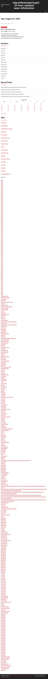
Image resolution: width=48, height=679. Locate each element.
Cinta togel (3, 579)
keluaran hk (3, 315)
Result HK (3, 335)
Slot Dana (3, 418)
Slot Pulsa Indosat (5, 430)
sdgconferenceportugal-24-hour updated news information (26, 5)
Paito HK (3, 371)
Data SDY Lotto (4, 533)
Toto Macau (3, 376)
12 (8, 106)
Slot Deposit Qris (4, 507)
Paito (2, 454)
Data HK (3, 385)
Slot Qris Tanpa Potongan (6, 306)
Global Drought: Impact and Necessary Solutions (10, 89)
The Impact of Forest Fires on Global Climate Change (11, 92)
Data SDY (3, 300)
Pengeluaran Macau (5, 608)
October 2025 (3, 71)
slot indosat (3, 122)
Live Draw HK (4, 383)
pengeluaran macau (5, 409)
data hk (2, 355)
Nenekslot (3, 392)
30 (34, 110)
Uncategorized (4, 27)
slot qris (2, 317)
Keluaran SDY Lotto (5, 611)
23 (34, 108)
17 (41, 106)
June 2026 (3, 53)
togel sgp (3, 373)
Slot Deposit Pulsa (5, 347)
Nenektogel (3, 406)
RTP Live (3, 346)
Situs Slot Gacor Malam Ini (7, 428)
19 (8, 108)
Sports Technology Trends (8, 29)
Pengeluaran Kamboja (6, 508)
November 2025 (4, 69)
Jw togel (3, 573)
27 (14, 110)
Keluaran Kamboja (5, 356)
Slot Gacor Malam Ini (5, 174)
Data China (3, 661)
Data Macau (3, 162)
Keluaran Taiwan (4, 308)
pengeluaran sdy (4, 597)
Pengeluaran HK (4, 305)
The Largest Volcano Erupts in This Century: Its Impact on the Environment (15, 96)
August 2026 (3, 48)
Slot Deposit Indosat (5, 159)
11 (1, 106)
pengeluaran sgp (4, 352)
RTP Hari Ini (3, 364)
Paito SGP (3, 312)
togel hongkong (4, 447)
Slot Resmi (3, 171)
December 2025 (4, 66)
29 (28, 110)
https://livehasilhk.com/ (6, 602)
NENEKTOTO (4, 525)
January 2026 (3, 64)
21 (21, 108)
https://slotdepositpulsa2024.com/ (8, 338)
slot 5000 (3, 401)
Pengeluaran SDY (5, 659)
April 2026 (3, 57)
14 (21, 106)
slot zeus (3, 400)
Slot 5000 (3, 168)
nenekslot (3, 365)
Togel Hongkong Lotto (6, 540)
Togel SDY (3, 398)
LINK (2, 180)
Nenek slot (3, 561)
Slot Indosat (3, 131)
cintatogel (3, 670)
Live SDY (3, 421)
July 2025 (3, 78)
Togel (2, 382)
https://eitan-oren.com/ (6, 665)
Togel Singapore (4, 309)
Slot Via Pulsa (4, 134)
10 (41, 105)
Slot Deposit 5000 (5, 333)
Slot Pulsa (3, 165)
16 (34, 106)
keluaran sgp (4, 323)
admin (3, 31)
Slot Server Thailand (5, 416)
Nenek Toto (3, 527)
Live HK (2, 146)
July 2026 (3, 50)
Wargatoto (3, 614)
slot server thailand (5, 361)
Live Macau (25, 460)
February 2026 (4, 62)
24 (41, 108)
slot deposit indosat (5, 297)
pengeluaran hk (4, 350)
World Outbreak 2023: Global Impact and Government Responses (13, 87)
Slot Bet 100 (3, 422)
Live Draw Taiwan (5, 341)
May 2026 (3, 55)
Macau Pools (4, 522)
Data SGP (3, 412)
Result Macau (4, 480)
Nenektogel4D (4, 448)
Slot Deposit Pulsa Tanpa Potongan (9, 321)
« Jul (2, 113)
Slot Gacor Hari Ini (5, 314)
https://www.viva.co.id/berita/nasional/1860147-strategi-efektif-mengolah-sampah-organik (21, 495)
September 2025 (4, 73)
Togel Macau (4, 326)
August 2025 (3, 76)
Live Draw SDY (4, 404)
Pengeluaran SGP (5, 296)
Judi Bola (3, 303)
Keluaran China (4, 424)
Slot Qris (3, 605)
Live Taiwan (3, 510)
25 (1, 110)
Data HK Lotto (4, 537)
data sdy (3, 389)
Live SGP (3, 370)
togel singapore (4, 320)
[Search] (45, 12)
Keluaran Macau (4, 143)
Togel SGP (3, 318)
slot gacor (3, 388)
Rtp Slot (2, 431)
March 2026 (3, 60)
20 (14, 108)
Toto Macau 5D (19, 460)
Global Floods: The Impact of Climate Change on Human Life (12, 94)
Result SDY (3, 344)
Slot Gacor (3, 327)
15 (28, 106)
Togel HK (3, 415)
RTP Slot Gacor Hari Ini (6, 367)
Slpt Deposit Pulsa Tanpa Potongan (9, 324)
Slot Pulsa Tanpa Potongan (7, 302)
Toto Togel (3, 394)
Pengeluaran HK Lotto (6, 534)
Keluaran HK (3, 332)
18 (1, 108)
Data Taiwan (4, 511)
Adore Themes (4, 677)
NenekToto (3, 517)
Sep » (5, 113)
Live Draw (3, 156)
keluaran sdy (4, 299)
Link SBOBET (4, 380)
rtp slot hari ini (4, 413)
